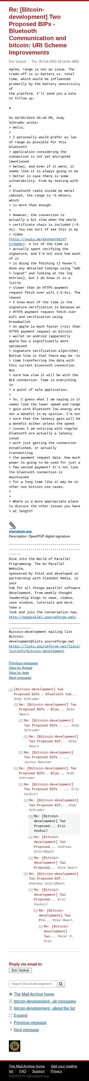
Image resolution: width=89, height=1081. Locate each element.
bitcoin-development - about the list (44, 1008)
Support (38, 1071)
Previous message (23, 663)
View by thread (20, 668)
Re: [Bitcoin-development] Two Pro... (54, 915)
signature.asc (20, 531)
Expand (20, 1015)
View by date (19, 673)
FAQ (22, 1071)
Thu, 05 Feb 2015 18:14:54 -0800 (55, 61)
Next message (20, 678)
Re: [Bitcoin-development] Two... (56, 931)
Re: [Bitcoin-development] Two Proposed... (50, 842)
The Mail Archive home (34, 994)
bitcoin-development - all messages (45, 1001)
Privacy (56, 1071)
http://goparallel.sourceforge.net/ (42, 617)
